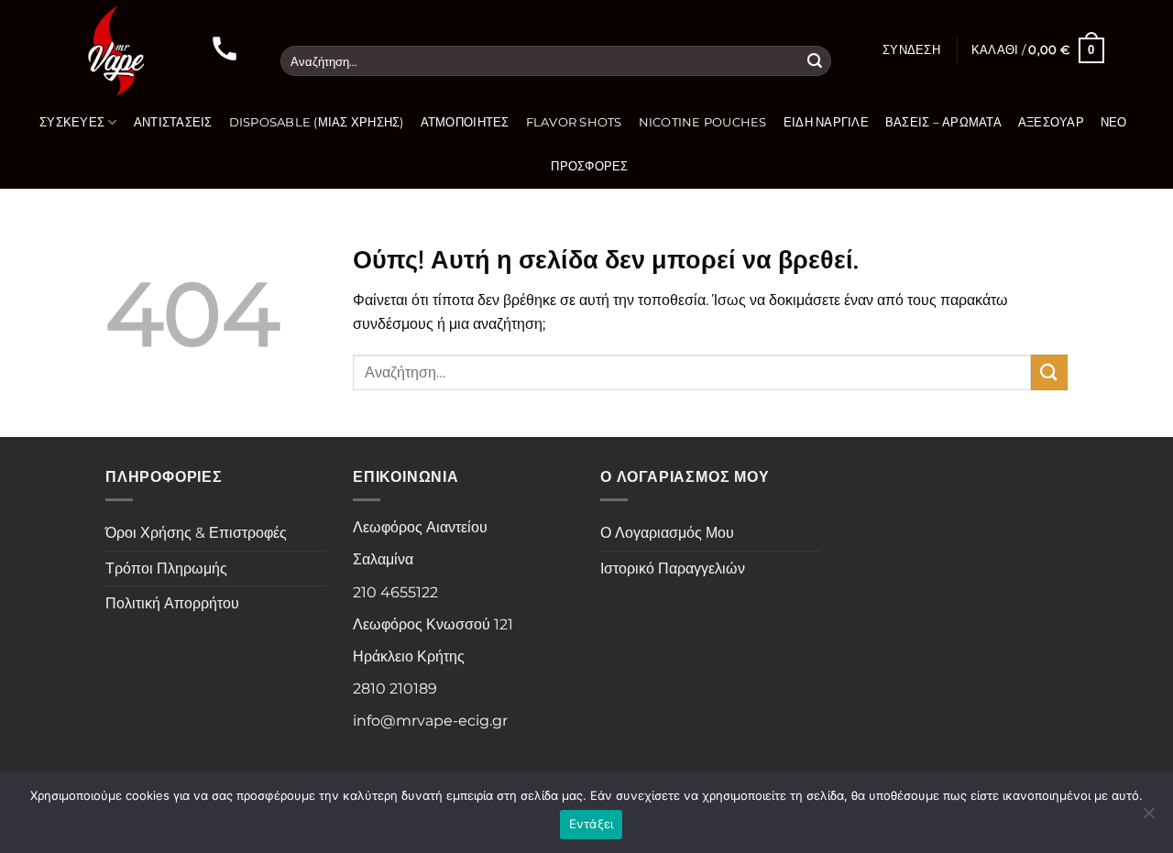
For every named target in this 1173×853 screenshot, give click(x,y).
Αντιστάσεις (173, 122)
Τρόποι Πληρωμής (166, 568)
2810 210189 (395, 688)
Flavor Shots (574, 122)
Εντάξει (591, 823)
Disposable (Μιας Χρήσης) (316, 122)
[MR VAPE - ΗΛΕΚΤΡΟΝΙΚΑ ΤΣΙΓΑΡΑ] (114, 50)
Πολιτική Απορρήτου (172, 603)
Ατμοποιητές (465, 122)
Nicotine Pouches (703, 122)
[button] (911, 50)
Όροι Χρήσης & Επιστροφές (196, 532)
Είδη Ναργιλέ (826, 122)
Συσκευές (71, 122)
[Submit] (814, 61)
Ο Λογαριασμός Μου (667, 532)
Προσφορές (589, 166)
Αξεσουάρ (1051, 122)
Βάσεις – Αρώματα (943, 122)
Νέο (1114, 122)
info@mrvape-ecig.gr (430, 720)
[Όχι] (1148, 818)
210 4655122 (395, 592)
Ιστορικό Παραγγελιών (672, 568)
